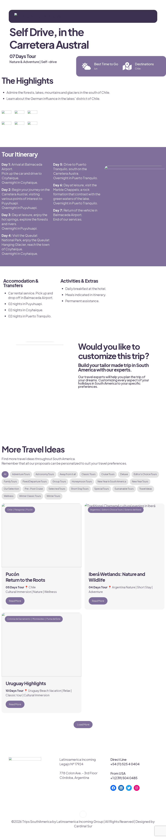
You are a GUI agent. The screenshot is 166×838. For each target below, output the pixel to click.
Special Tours (101, 488)
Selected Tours (57, 488)
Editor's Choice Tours (145, 474)
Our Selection (11, 488)
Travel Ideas (145, 488)
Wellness (8, 495)
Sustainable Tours (124, 488)
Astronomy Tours (45, 474)
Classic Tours (88, 474)
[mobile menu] (152, 16)
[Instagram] (137, 788)
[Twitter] (129, 788)
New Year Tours (140, 481)
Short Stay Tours (80, 488)
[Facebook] (113, 788)
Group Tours (59, 481)
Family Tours (10, 481)
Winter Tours (53, 495)
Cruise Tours (107, 474)
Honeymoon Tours (82, 481)
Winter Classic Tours (30, 495)
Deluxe (124, 474)
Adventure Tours (21, 474)
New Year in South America (112, 481)
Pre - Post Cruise (34, 488)
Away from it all (68, 474)
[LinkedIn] (121, 788)
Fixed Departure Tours (35, 481)
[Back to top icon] (83, 814)
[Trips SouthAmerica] (36, 16)
